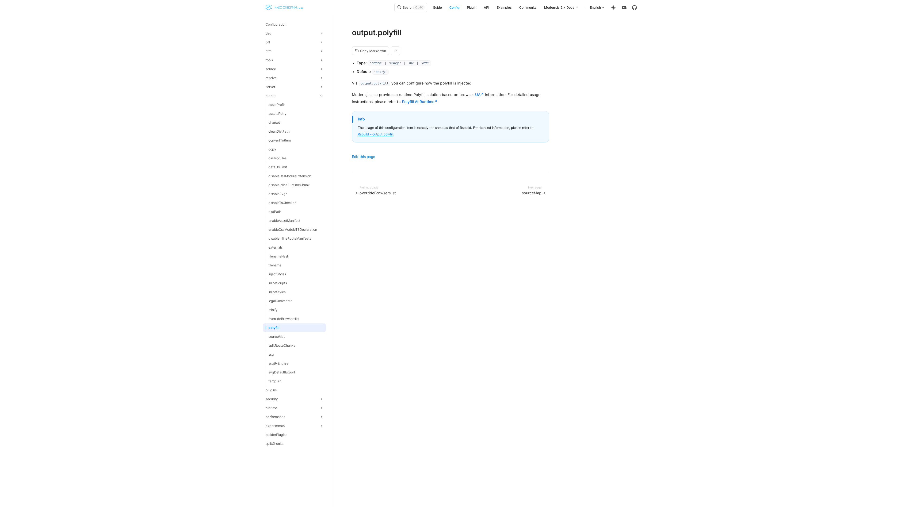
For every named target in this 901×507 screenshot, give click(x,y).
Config (454, 7)
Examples (504, 7)
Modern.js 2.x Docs (559, 7)
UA (478, 94)
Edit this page (363, 156)
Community (528, 7)
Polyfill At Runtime (418, 101)
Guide (437, 7)
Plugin (471, 7)
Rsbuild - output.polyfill (375, 134)
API (486, 7)
